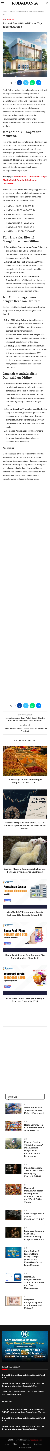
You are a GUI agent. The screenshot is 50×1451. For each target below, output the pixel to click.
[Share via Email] (38, 82)
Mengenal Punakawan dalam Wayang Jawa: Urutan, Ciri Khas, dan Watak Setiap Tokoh (33, 1195)
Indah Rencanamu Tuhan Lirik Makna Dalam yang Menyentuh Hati (34, 1172)
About (15, 1444)
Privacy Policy (25, 1447)
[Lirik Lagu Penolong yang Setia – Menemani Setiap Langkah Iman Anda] (13, 1232)
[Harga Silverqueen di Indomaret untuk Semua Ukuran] (13, 1126)
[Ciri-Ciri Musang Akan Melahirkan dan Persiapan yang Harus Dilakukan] (25, 850)
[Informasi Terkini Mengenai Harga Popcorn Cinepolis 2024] (25, 980)
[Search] (47, 3)
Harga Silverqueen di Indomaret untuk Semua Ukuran (34, 1128)
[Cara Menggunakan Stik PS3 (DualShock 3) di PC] (13, 1215)
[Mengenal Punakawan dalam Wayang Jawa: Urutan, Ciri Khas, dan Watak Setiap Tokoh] (13, 1189)
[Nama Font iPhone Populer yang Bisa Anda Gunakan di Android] (25, 937)
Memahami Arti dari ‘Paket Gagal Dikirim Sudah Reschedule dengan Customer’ (25, 180)
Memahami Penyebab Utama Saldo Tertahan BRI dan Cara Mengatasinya (34, 1282)
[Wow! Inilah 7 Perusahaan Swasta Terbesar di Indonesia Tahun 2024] (25, 893)
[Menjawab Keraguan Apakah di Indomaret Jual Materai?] (13, 1301)
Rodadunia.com (36, 1440)
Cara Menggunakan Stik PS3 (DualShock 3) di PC (34, 1217)
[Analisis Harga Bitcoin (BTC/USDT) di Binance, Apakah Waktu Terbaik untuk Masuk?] (25, 804)
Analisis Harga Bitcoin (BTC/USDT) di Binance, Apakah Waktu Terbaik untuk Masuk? (25, 826)
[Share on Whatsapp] (32, 82)
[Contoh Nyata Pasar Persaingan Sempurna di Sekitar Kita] (25, 761)
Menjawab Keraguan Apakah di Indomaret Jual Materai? (33, 1304)
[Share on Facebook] (19, 82)
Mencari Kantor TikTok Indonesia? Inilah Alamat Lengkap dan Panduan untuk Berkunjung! (33, 1149)
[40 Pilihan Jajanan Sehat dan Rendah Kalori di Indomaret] (13, 1108)
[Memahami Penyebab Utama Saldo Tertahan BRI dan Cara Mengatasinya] (13, 1278)
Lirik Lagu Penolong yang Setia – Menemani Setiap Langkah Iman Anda (34, 1235)
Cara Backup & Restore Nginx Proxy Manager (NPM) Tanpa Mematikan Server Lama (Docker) (33, 1258)
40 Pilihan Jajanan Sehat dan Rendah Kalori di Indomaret (34, 1110)
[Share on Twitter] (26, 82)
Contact (26, 1444)
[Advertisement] (25, 593)
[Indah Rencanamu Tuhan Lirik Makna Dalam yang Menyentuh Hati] (13, 1169)
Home (5, 12)
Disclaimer (38, 1444)
